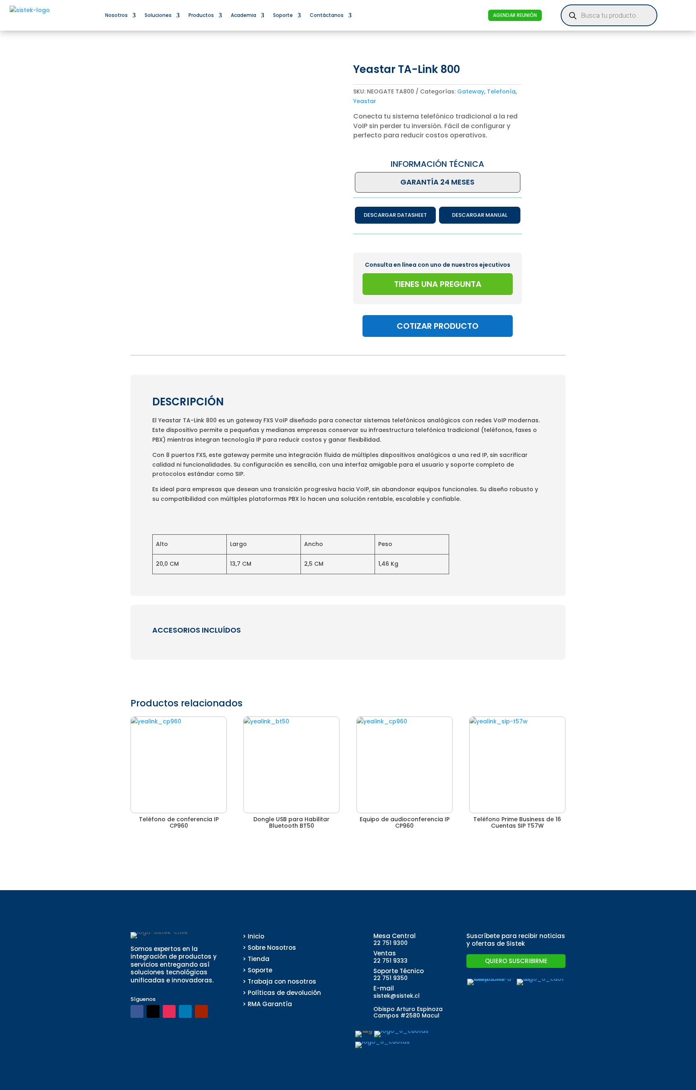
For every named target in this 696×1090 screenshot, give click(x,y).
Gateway (470, 91)
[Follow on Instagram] (169, 1011)
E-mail (383, 988)
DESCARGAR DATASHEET (395, 215)
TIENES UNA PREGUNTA (437, 284)
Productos (201, 15)
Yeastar (364, 101)
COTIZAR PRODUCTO (437, 326)
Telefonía (501, 91)
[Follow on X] (153, 1011)
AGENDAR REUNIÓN (515, 15)
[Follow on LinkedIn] (185, 1011)
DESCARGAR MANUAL (480, 215)
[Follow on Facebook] (136, 1011)
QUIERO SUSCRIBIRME (516, 961)
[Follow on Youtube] (201, 1011)
